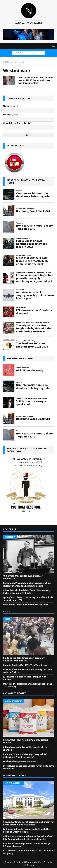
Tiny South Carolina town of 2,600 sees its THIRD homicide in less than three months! (35, 80)
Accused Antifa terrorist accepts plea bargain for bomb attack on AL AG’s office (28, 823)
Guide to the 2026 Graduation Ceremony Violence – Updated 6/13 (24, 659)
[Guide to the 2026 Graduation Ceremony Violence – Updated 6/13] (28, 636)
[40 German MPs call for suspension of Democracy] (28, 554)
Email (10, 114)
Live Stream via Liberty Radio (28, 462)
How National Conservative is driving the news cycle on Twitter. (27, 671)
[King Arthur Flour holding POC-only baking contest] (28, 718)
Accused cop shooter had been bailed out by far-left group (28, 852)
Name (10, 105)
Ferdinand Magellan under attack (20, 761)
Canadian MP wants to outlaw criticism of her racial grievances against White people (27, 584)
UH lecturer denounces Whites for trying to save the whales (28, 767)
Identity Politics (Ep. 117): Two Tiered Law (25, 665)
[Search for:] (28, 52)
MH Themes (28, 865)
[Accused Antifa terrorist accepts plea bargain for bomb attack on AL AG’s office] (28, 800)
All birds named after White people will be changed (25, 748)
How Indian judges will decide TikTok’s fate (25, 604)
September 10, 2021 (27, 86)
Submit (28, 135)
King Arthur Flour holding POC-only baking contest (25, 741)
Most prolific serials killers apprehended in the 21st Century (27, 685)
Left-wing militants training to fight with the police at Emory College (26, 830)
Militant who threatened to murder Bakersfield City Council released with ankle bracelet (28, 837)
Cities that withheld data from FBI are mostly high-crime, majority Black (27, 591)
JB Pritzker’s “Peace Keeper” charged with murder (24, 678)
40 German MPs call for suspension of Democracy (22, 577)
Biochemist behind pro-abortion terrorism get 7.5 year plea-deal (27, 845)
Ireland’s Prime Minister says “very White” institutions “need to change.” (25, 755)
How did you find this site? (17, 123)
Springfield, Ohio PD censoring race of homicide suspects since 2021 (28, 598)
